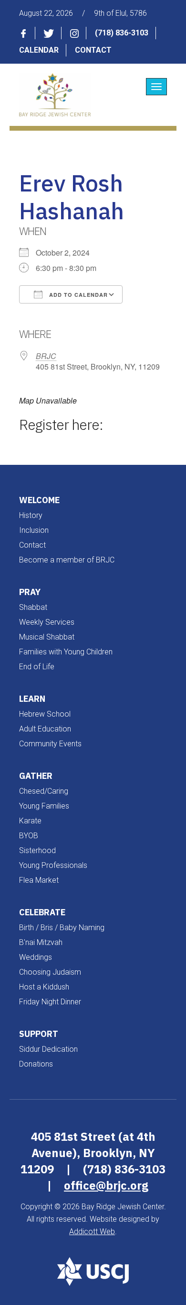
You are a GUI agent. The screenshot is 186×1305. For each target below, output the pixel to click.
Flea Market (39, 880)
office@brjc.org (106, 1185)
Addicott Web (92, 1231)
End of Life (36, 666)
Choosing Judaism (50, 972)
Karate (30, 820)
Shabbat (33, 607)
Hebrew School (45, 714)
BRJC (46, 355)
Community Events (50, 743)
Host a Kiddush (44, 986)
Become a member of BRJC (66, 559)
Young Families (44, 805)
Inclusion (34, 530)
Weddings (35, 957)
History (30, 515)
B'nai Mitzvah (40, 942)
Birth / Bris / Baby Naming (61, 927)
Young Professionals (53, 865)
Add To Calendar (77, 294)
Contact (93, 50)
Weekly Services (46, 622)
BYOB (28, 835)
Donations (36, 1064)
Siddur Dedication (48, 1049)
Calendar (39, 50)
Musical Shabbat (46, 636)
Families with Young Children (66, 651)
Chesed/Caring (43, 791)
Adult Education (45, 728)
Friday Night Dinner (50, 1001)
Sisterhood (37, 850)
